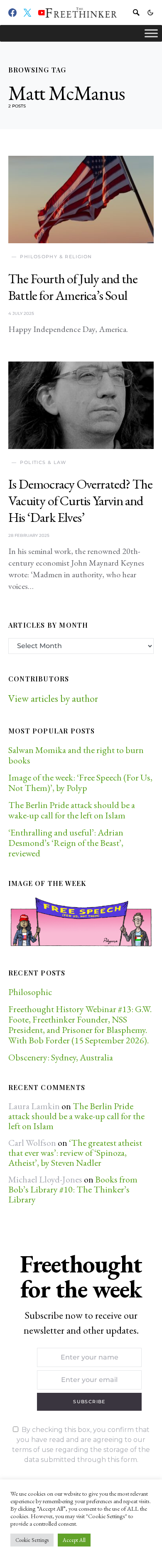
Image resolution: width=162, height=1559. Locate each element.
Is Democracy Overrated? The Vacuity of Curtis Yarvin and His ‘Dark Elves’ (80, 500)
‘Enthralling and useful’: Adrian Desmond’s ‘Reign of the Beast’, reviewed (65, 842)
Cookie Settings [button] (32, 1540)
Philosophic (30, 992)
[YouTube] (42, 12)
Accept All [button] (74, 1540)
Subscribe (89, 1401)
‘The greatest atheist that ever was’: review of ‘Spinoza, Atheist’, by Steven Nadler (75, 1153)
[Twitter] (27, 12)
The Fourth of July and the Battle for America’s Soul (72, 287)
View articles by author (53, 698)
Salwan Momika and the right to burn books (76, 755)
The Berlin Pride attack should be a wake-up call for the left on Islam (71, 810)
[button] (150, 12)
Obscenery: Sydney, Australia (60, 1057)
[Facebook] (12, 12)
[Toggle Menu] (151, 33)
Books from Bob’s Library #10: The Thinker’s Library (72, 1189)
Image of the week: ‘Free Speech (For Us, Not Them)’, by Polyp (80, 782)
